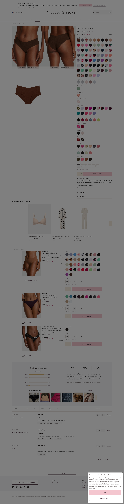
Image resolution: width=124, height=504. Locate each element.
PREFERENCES (105, 498)
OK (105, 492)
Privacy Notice (107, 486)
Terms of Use (117, 486)
